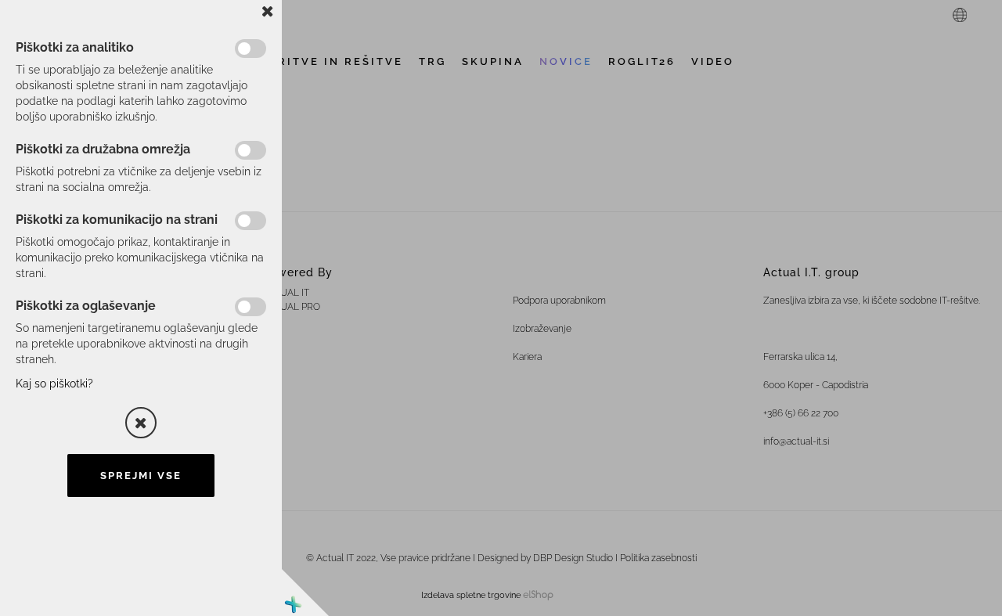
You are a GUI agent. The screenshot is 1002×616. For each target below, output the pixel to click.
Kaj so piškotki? (54, 383)
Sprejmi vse (141, 475)
